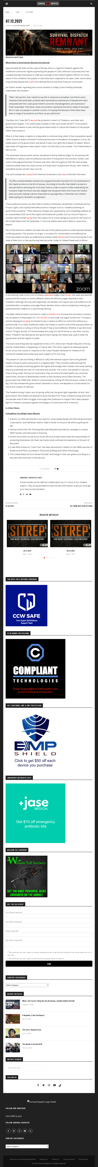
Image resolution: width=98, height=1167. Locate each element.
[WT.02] (26, 857)
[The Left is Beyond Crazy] (13, 1033)
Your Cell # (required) (14, 940)
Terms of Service (69, 1159)
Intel (17, 12)
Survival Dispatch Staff (21, 25)
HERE (12, 1116)
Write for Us (44, 1159)
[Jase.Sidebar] (35, 784)
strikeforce (53, 314)
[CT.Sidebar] (35, 640)
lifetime (61, 237)
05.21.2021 (71, 550)
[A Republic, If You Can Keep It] (13, 1019)
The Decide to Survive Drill (32, 1044)
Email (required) (12, 931)
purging (26, 321)
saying (29, 218)
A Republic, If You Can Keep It (33, 1015)
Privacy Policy (83, 1159)
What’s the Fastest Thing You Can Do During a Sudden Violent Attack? (48, 1001)
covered (29, 174)
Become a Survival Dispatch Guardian (23, 1159)
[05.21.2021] (70, 533)
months (43, 317)
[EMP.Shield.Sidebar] (35, 712)
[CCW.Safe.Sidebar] (26, 586)
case (64, 174)
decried (33, 120)
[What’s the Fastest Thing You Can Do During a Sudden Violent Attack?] (13, 1004)
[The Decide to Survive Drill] (13, 1047)
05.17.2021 (27, 550)
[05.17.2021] (27, 533)
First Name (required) (14, 912)
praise (31, 82)
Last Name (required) (14, 922)
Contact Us (55, 1159)
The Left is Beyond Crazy (31, 1029)
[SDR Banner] (49, 31)
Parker (68, 295)
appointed (49, 295)
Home (7, 12)
